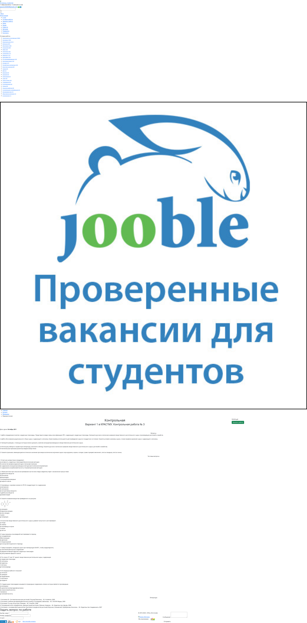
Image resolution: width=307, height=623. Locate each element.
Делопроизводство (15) (8, 92)
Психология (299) (7, 47)
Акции (4, 25)
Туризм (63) (5, 69)
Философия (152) (7, 57)
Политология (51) (7, 76)
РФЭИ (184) (5, 49)
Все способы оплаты (29, 621)
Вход (2, 14)
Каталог (5, 412)
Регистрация (4, 15)
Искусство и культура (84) (8, 67)
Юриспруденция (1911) (8, 42)
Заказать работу (8, 21)
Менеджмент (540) (7, 46)
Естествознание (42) (7, 84)
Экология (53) (6, 74)
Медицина (6, 414)
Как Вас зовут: (4, 613)
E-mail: (2, 618)
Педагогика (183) (7, 51)
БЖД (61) (5, 71)
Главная (5, 410)
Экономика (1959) (7, 40)
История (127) (6, 63)
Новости (5, 27)
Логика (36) (5, 86)
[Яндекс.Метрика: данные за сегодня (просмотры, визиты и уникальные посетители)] (144, 617)
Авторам (5, 29)
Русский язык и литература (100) (10, 65)
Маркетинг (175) (6, 55)
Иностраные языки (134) (8, 61)
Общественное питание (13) (9, 94)
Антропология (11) (7, 96)
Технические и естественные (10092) (11, 38)
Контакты (6, 33)
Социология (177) (7, 53)
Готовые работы (8, 19)
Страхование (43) (7, 82)
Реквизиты (6, 31)
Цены (4, 23)
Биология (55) (6, 72)
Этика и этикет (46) (7, 80)
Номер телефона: (5, 615)
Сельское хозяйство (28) (8, 88)
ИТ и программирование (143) (10, 59)
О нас (4, 17)
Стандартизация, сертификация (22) (11, 90)
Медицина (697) (6, 44)
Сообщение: (166, 617)
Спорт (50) (5, 78)
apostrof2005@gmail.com (9, 7)
